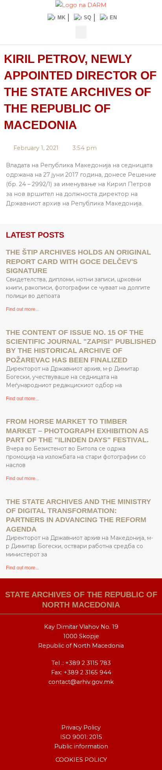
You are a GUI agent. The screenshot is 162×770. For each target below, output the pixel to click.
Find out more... (22, 309)
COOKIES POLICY (81, 759)
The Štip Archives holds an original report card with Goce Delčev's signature (78, 261)
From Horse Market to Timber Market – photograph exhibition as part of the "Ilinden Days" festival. (77, 430)
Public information (81, 746)
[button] (81, 32)
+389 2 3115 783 (88, 663)
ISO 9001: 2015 (81, 736)
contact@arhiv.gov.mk (81, 681)
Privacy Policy (81, 727)
